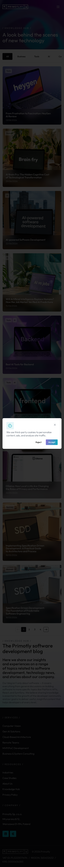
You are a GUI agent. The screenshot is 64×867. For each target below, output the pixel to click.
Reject (38, 442)
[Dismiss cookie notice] (55, 425)
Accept (51, 442)
